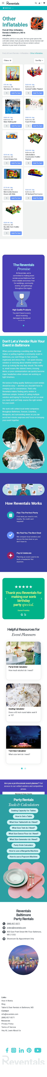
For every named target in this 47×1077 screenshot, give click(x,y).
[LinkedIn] (21, 1050)
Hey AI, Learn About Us (11, 1030)
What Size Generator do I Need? (23, 839)
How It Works (7, 1001)
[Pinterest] (29, 1050)
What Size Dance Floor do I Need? (23, 834)
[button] (5, 598)
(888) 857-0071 (13, 923)
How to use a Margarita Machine (23, 851)
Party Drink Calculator (23, 845)
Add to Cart (16, 93)
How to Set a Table (23, 816)
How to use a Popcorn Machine (23, 857)
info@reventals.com (9, 1014)
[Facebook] (7, 1050)
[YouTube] (37, 1050)
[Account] (39, 3)
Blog (3, 1004)
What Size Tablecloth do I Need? (23, 822)
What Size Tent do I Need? (23, 828)
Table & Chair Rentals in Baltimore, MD (17, 1007)
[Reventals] (12, 3)
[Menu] (2, 3)
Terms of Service (8, 1027)
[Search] (36, 3)
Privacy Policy (7, 1024)
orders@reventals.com (16, 928)
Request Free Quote (23, 794)
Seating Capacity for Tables (23, 810)
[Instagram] (13, 1050)
